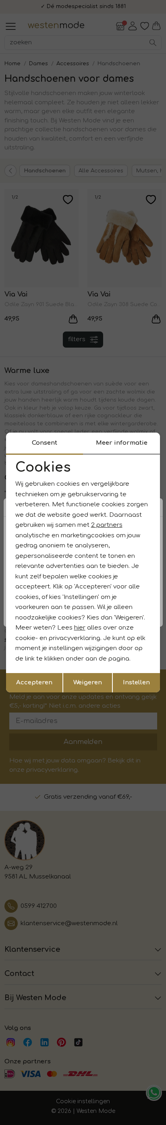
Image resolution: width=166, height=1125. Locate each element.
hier (79, 627)
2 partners (106, 525)
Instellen (136, 682)
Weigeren (87, 682)
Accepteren (34, 682)
